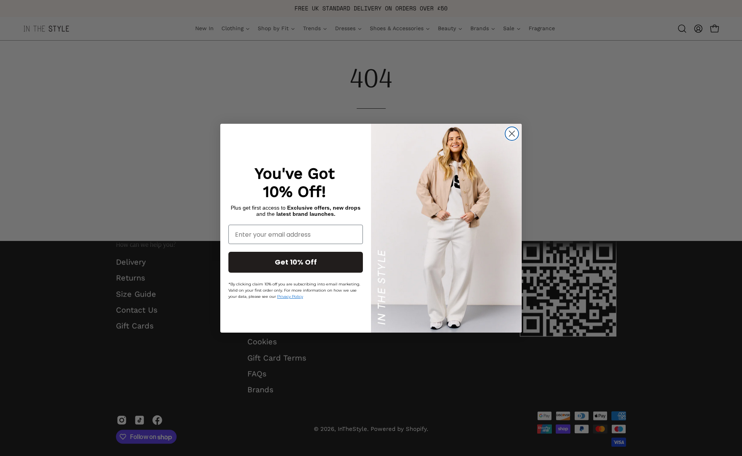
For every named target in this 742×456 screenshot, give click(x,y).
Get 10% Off (296, 262)
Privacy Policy (290, 296)
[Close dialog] (512, 133)
